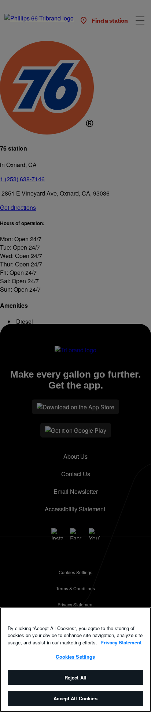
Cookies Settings (75, 656)
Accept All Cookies (75, 698)
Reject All (75, 677)
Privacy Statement (120, 642)
